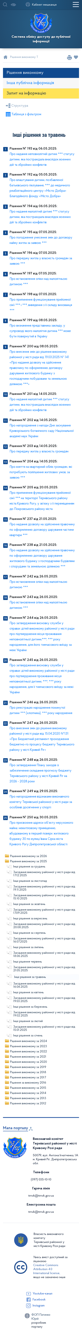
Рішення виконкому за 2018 (28, 1072)
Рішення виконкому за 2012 (28, 1103)
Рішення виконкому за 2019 (28, 1067)
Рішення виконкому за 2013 (28, 1098)
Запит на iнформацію (26, 93)
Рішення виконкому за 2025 (28, 861)
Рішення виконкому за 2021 (28, 1056)
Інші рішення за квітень (28, 992)
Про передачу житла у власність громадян (39, 451)
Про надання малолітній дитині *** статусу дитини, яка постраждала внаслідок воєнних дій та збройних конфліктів (40, 217)
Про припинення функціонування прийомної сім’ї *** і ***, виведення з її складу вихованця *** (41, 305)
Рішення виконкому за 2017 (28, 1077)
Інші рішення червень (27, 961)
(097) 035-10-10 (41, 1179)
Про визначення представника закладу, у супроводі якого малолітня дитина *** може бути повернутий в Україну (40, 331)
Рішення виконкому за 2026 (28, 856)
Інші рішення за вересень (30, 918)
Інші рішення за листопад (30, 881)
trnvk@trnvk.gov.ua (41, 1195)
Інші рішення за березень (30, 1006)
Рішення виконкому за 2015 (28, 1088)
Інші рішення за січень (28, 1035)
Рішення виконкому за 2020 (28, 1062)
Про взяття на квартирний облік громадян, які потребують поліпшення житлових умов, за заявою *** (41, 472)
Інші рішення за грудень (29, 866)
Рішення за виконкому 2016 (28, 1082)
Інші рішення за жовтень (29, 904)
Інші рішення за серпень (29, 933)
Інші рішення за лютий (28, 1021)
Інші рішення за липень (28, 947)
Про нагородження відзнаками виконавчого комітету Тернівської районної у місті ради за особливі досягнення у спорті (41, 802)
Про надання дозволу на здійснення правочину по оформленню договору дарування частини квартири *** (42, 530)
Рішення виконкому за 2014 (28, 1093)
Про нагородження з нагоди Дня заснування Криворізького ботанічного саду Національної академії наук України (42, 431)
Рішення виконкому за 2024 (28, 1041)
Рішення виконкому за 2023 (28, 1046)
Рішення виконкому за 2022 (28, 1051)
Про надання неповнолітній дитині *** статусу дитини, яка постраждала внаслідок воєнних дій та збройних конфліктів (42, 159)
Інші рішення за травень (30, 977)
